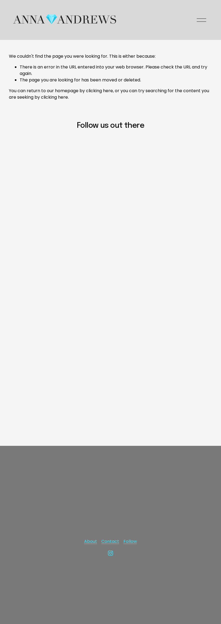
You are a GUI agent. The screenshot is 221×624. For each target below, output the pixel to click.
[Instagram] (110, 553)
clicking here (99, 91)
